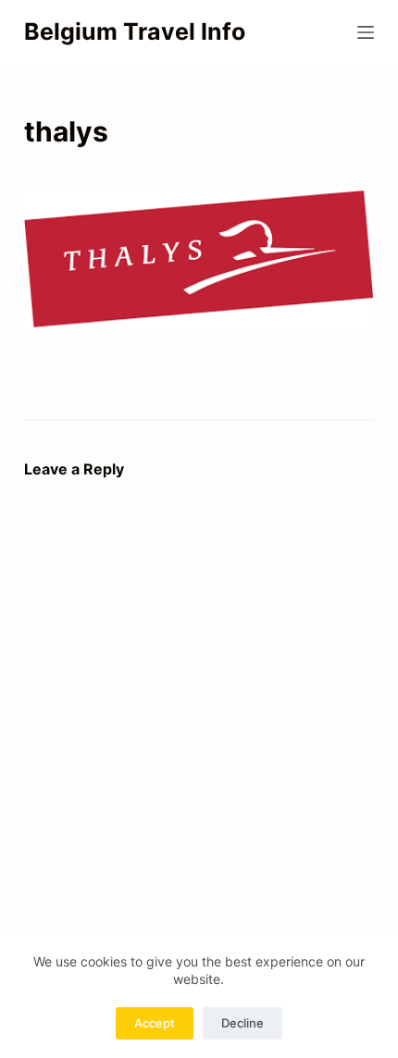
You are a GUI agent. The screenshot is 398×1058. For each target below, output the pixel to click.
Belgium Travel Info (134, 31)
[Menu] (365, 32)
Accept (154, 1022)
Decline (242, 1022)
